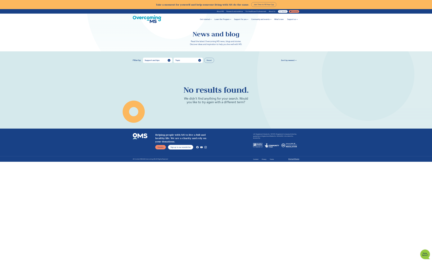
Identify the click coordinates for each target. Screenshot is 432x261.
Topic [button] (177, 60)
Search (283, 11)
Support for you (240, 19)
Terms (272, 159)
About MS (220, 11)
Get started (205, 19)
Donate (295, 11)
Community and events (260, 19)
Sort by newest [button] (288, 60)
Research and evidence (234, 11)
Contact (255, 159)
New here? (425, 254)
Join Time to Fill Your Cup (264, 4)
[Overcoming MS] (147, 19)
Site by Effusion (293, 159)
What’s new (279, 19)
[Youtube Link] (201, 147)
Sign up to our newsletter (180, 147)
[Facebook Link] (197, 147)
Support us (291, 19)
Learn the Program (222, 19)
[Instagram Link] (205, 147)
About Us (272, 11)
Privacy (264, 159)
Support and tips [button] (152, 60)
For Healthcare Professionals (256, 11)
